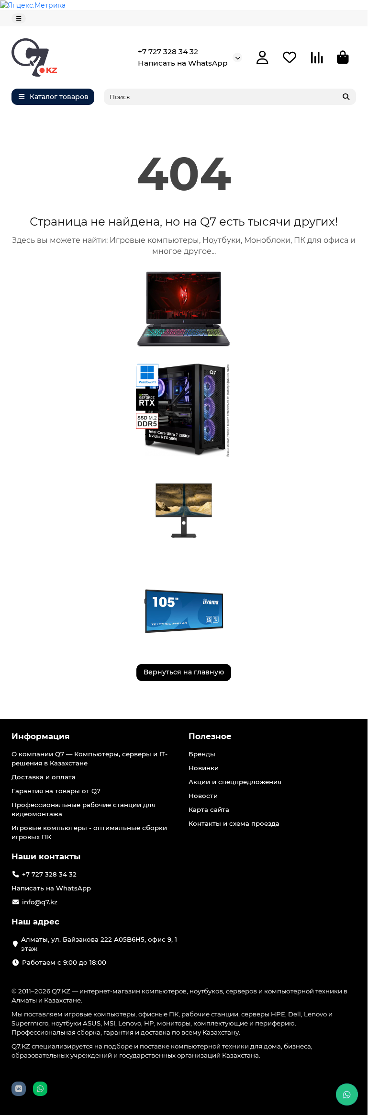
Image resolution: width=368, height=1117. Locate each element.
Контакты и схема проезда (234, 823)
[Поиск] (346, 96)
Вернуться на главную (184, 672)
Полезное (210, 736)
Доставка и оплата (43, 777)
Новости (203, 795)
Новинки (204, 768)
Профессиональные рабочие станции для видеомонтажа (83, 809)
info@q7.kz (39, 902)
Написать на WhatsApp (183, 63)
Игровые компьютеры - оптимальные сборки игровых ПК (89, 832)
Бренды (202, 754)
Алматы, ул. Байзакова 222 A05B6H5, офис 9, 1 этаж (99, 943)
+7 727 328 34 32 (168, 51)
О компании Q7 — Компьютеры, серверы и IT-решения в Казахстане (89, 758)
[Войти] (262, 58)
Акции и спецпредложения (235, 782)
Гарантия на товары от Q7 (55, 791)
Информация (40, 736)
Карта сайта (209, 809)
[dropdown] (18, 18)
